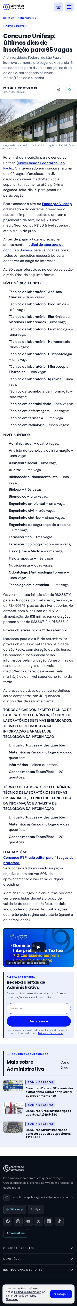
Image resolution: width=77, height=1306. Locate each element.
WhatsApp (16, 1209)
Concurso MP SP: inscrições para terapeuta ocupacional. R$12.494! (48, 1133)
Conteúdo (11, 1259)
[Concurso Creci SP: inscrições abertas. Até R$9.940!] (13, 1108)
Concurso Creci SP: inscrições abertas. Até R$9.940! (48, 1113)
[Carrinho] (58, 6)
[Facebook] (7, 1221)
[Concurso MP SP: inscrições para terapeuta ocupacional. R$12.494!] (13, 1127)
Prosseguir (61, 1294)
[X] (38, 1221)
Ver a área (65, 1065)
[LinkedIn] (48, 1221)
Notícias (8, 17)
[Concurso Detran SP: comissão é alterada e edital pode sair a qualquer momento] (13, 1085)
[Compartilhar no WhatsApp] (69, 89)
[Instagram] (18, 1221)
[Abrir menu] (69, 6)
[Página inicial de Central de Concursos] (13, 1168)
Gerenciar (12, 1299)
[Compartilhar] (58, 89)
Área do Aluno (16, 1233)
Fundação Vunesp (57, 203)
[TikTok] (59, 1221)
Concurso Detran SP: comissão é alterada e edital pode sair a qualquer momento (49, 1092)
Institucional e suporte (22, 1270)
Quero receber (38, 1021)
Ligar (38, 1209)
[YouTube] (28, 1221)
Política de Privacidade (50, 1033)
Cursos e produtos (18, 1248)
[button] (38, 947)
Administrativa (27, 17)
